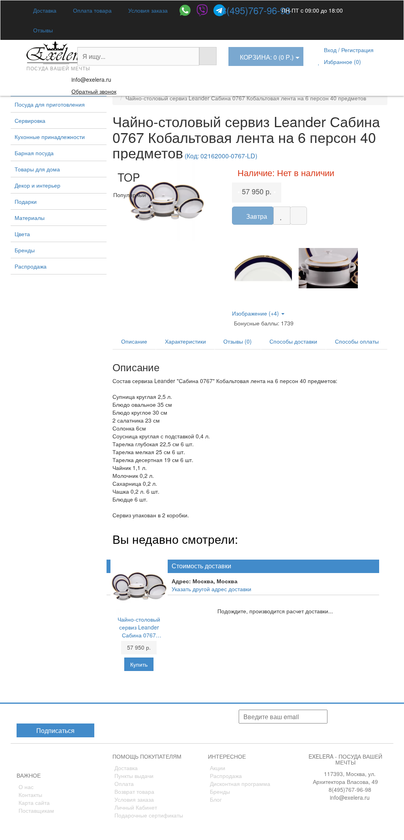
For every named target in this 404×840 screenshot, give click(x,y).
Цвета (22, 234)
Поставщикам (36, 810)
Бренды (25, 250)
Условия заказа (147, 10)
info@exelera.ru (91, 79)
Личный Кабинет (135, 807)
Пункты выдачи (133, 776)
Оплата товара (91, 10)
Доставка (44, 10)
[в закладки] (281, 216)
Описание (134, 341)
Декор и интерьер (37, 185)
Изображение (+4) (256, 313)
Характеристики (185, 341)
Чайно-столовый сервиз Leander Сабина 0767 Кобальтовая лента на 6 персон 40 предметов (139, 627)
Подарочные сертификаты (148, 815)
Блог (216, 799)
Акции (217, 768)
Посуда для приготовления (50, 104)
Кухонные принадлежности (50, 137)
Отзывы (42, 30)
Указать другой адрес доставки (211, 589)
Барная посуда (34, 153)
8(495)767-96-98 (255, 10)
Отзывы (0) (237, 341)
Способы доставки (293, 341)
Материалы (30, 218)
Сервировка (30, 120)
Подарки (26, 201)
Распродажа (31, 266)
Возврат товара (134, 791)
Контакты (30, 795)
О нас (26, 787)
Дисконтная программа (240, 783)
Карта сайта (34, 802)
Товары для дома (37, 169)
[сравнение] (298, 216)
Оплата (124, 783)
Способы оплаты (357, 341)
